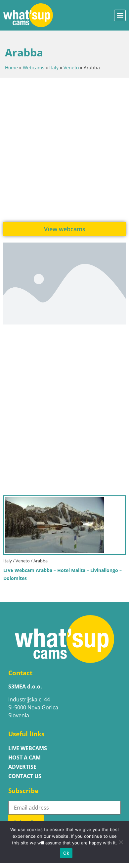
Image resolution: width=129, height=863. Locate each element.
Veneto (71, 67)
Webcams (33, 67)
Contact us (24, 776)
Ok (66, 853)
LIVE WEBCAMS (27, 748)
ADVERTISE (22, 766)
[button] (120, 15)
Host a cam (24, 757)
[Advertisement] (64, 149)
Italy (54, 67)
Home (11, 67)
